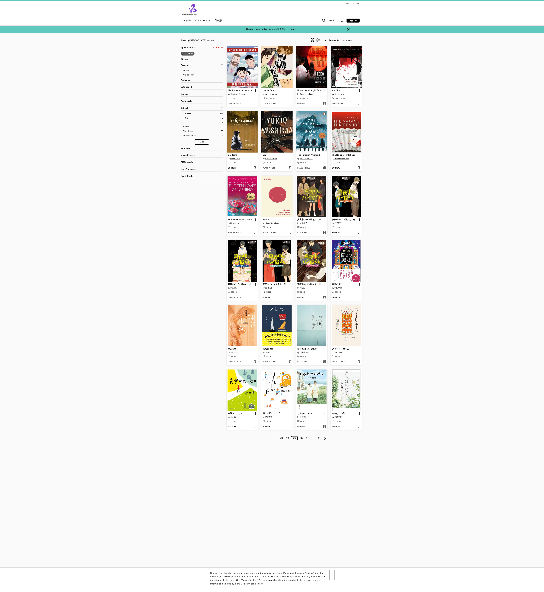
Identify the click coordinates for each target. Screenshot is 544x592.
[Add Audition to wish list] (359, 103)
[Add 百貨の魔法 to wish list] (359, 297)
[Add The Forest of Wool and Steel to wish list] (324, 168)
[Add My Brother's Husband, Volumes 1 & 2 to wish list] (255, 103)
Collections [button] (201, 20)
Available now (188, 75)
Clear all (218, 47)
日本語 (218, 20)
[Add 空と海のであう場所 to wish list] (324, 362)
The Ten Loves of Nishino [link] (240, 219)
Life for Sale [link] (268, 90)
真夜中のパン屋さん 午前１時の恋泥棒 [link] (310, 284)
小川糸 (233, 417)
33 (318, 438)
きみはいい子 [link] (338, 413)
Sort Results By (331, 40)
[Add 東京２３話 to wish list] (290, 362)
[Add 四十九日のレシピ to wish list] (290, 426)
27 (307, 438)
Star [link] (264, 155)
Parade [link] (266, 219)
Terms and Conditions (260, 573)
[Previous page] (265, 438)
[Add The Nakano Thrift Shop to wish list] (359, 168)
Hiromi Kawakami (341, 158)
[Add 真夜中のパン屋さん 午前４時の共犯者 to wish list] (359, 233)
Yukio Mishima (271, 94)
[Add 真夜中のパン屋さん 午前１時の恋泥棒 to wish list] (324, 297)
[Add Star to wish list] (290, 168)
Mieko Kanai (235, 158)
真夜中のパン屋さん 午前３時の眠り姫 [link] (276, 284)
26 (301, 438)
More (202, 142)
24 (287, 438)
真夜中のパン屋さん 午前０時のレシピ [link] (310, 219)
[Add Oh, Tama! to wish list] (255, 168)
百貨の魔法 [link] (337, 284)
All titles (186, 70)
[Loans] (341, 21)
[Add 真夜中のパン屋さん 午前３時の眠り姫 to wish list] (290, 297)
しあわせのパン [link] (304, 413)
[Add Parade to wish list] (290, 233)
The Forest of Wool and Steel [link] (310, 155)
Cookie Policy (256, 583)
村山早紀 (338, 288)
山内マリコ (269, 352)
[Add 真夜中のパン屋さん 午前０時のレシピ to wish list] (324, 233)
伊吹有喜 (268, 417)
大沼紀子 (303, 223)
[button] (328, 21)
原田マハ (234, 352)
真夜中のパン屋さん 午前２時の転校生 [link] (241, 284)
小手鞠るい (304, 352)
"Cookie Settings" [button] (249, 580)
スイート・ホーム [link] (340, 349)
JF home (355, 4)
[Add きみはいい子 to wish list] (359, 426)
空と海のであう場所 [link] (306, 349)
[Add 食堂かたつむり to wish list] (255, 426)
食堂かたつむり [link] (235, 413)
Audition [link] (336, 90)
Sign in (353, 20)
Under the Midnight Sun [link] (309, 90)
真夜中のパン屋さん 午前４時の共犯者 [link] (345, 219)
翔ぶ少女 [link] (232, 349)
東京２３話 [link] (268, 349)
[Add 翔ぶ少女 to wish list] (255, 362)
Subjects (186, 20)
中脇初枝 (338, 417)
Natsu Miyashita (306, 158)
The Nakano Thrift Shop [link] (343, 155)
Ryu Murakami (340, 94)
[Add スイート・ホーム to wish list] (359, 362)
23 (281, 438)
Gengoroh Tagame (237, 94)
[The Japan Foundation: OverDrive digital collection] (189, 9)
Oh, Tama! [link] (233, 155)
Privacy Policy (282, 573)
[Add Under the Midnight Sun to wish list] (324, 103)
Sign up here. (288, 29)
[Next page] (325, 438)
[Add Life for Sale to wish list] (290, 103)
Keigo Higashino (306, 94)
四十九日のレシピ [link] (271, 413)
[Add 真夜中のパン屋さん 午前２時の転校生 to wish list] (255, 297)
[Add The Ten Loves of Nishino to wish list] (255, 233)
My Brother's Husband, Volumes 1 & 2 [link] (241, 90)
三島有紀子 (304, 417)
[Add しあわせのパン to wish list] (324, 426)
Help (347, 4)
